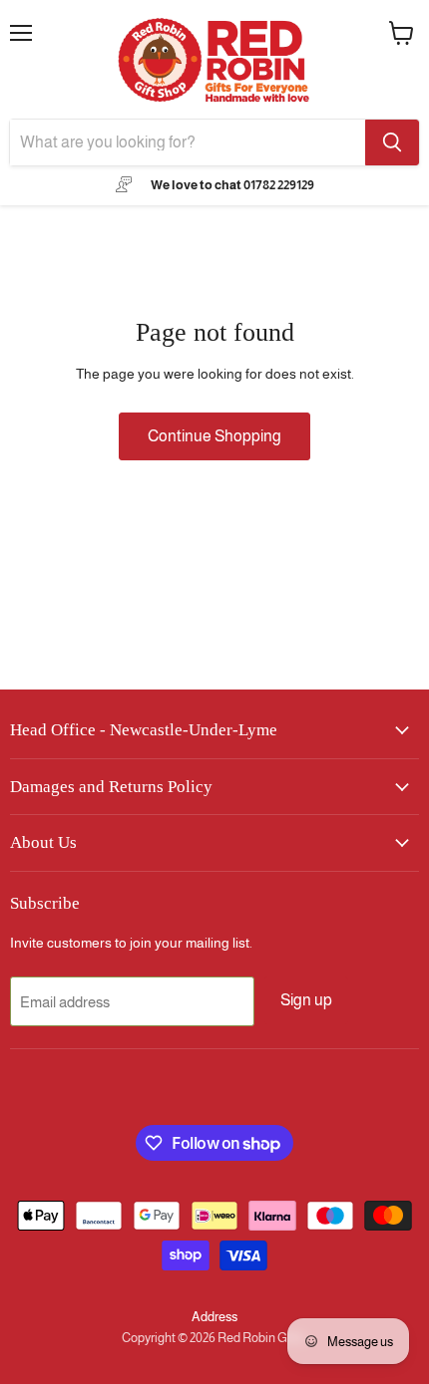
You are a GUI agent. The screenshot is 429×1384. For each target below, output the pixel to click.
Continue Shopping (214, 435)
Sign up (306, 999)
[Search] (392, 142)
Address (214, 1316)
